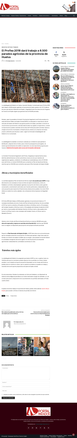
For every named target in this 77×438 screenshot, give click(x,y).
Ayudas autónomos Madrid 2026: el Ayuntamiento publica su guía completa (67, 107)
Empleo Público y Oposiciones (25, 347)
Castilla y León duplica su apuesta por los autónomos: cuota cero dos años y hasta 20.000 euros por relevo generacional (68, 97)
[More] (40, 66)
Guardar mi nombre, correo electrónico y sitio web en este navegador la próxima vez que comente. (26, 394)
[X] (48, 427)
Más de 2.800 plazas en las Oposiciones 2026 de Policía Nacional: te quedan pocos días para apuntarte (25, 351)
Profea (7, 295)
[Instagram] (32, 427)
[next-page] (5, 359)
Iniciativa (7, 43)
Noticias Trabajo (13, 47)
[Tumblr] (44, 427)
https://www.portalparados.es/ (20, 323)
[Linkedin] (36, 427)
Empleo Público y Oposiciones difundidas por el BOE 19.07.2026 (9, 353)
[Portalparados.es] (9, 6)
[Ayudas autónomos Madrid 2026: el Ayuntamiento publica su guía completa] (56, 106)
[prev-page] (3, 359)
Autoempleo (63, 92)
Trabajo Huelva (13, 295)
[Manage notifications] (73, 434)
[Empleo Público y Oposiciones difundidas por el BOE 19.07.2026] (10, 346)
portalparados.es (10, 60)
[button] (74, 15)
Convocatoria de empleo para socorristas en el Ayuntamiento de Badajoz (40, 313)
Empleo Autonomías (41, 348)
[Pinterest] (40, 427)
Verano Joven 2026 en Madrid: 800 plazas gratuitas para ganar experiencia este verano (42, 352)
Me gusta (56, 51)
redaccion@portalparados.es (42, 424)
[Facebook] (28, 427)
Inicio (3, 43)
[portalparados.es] (3, 61)
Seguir (64, 51)
